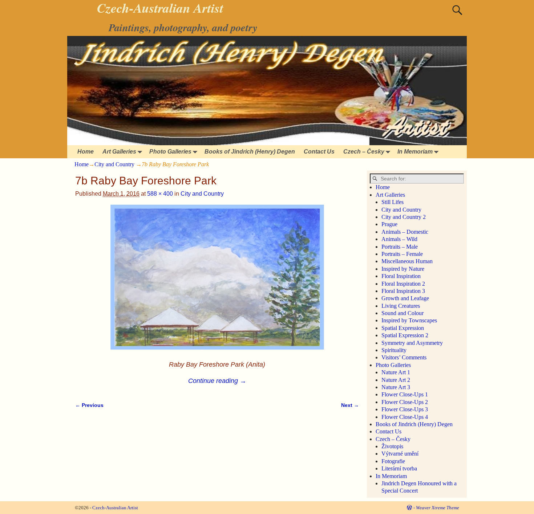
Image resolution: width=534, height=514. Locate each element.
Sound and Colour (402, 313)
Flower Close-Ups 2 (404, 402)
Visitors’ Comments (403, 357)
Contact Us (319, 151)
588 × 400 (160, 194)
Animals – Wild (399, 239)
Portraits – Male (399, 247)
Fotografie (393, 461)
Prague (389, 224)
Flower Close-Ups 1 (404, 394)
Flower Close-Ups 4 (404, 417)
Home (85, 151)
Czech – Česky (363, 151)
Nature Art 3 (395, 387)
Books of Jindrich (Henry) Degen (250, 151)
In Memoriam (415, 151)
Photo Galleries (170, 151)
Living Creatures (400, 306)
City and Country (114, 164)
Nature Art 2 (395, 380)
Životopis (392, 446)
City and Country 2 (403, 217)
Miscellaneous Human (407, 261)
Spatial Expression (402, 328)
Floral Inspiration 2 (403, 284)
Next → (350, 405)
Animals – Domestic (404, 232)
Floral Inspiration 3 (403, 291)
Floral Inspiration (401, 276)
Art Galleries (119, 151)
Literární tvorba (399, 468)
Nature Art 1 (395, 372)
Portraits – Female (402, 254)
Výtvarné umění (399, 453)
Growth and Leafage (405, 298)
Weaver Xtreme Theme (437, 507)
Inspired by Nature (402, 269)
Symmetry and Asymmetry (412, 343)
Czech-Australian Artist (115, 507)
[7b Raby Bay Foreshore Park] (217, 281)
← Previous (89, 405)
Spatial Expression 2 (404, 335)
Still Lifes (392, 202)
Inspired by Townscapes (409, 320)
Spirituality (393, 350)
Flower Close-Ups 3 (404, 409)
